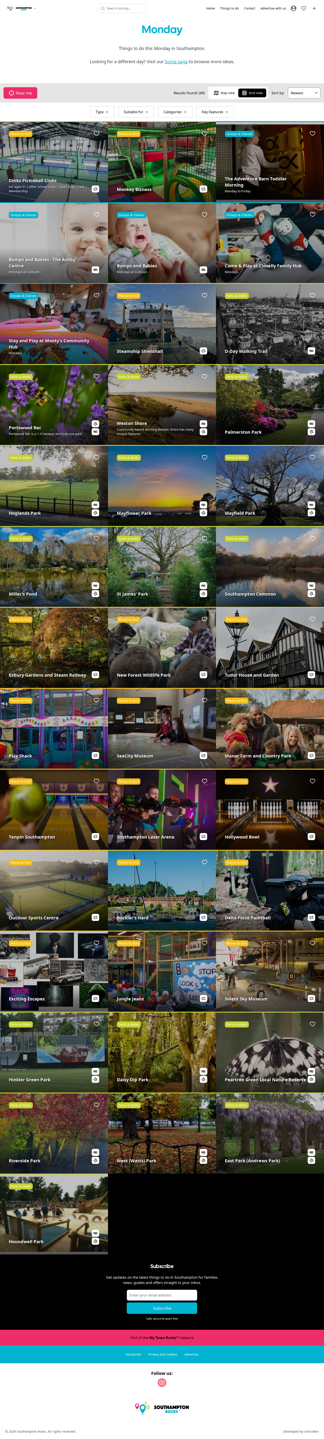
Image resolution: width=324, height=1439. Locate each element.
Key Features (212, 111)
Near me (24, 93)
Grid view (256, 93)
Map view (228, 93)
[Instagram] (162, 1382)
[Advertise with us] (314, 8)
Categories (173, 111)
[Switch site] (35, 8)
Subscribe (162, 1308)
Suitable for (133, 111)
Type (100, 111)
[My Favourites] (303, 8)
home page (176, 62)
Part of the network (162, 1337)
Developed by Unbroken (301, 1431)
